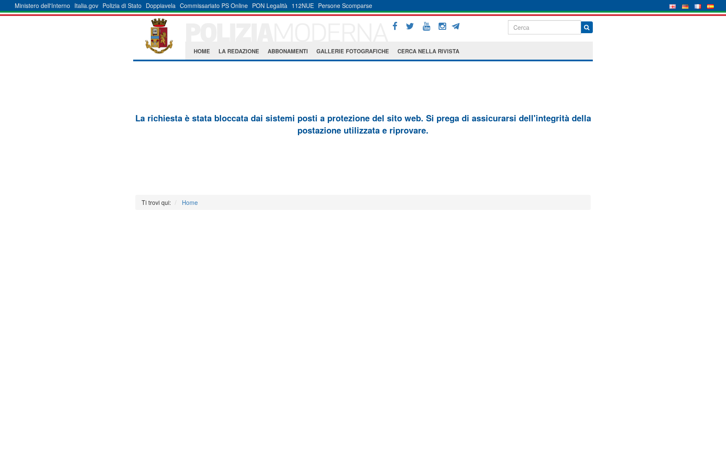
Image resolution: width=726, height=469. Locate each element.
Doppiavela (161, 5)
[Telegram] (458, 25)
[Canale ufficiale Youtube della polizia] (426, 26)
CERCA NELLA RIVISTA (428, 51)
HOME (202, 51)
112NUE (303, 5)
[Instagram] (442, 26)
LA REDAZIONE (238, 51)
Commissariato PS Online (214, 5)
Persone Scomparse (345, 5)
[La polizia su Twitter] (410, 26)
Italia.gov (86, 5)
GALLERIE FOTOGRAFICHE (352, 51)
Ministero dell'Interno (42, 5)
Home (190, 202)
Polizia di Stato (122, 5)
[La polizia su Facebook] (395, 26)
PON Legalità (269, 5)
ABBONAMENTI (288, 51)
